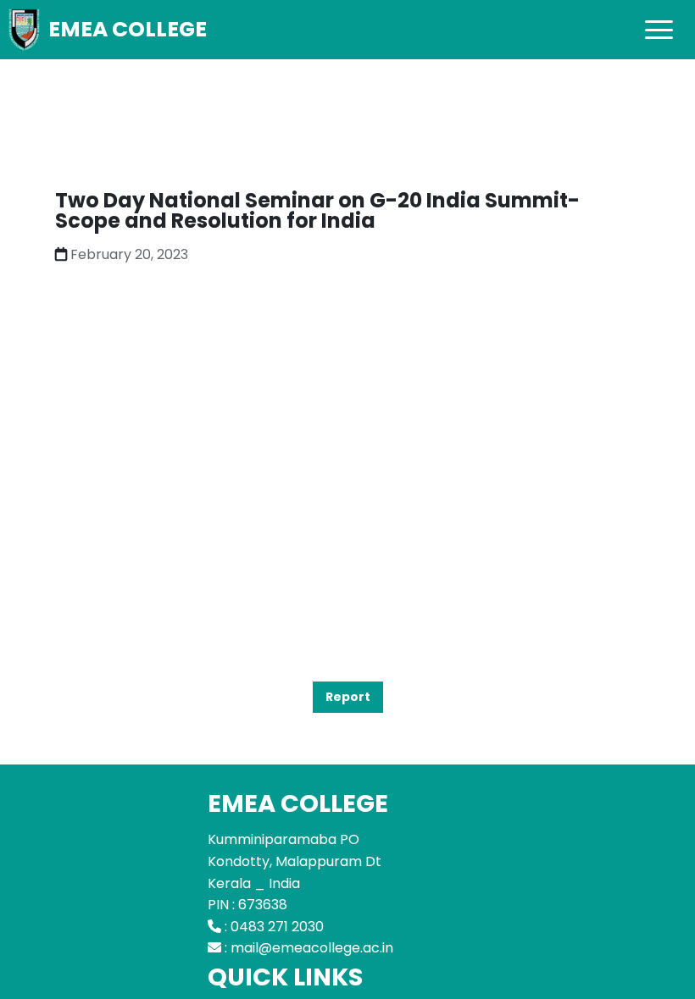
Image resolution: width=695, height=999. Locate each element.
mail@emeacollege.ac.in (312, 948)
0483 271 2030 (277, 926)
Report (347, 696)
